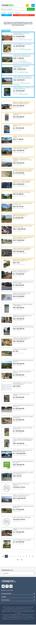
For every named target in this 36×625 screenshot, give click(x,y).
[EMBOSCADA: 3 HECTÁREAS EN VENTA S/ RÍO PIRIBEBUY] (6, 308)
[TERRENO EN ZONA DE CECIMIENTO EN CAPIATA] (6, 533)
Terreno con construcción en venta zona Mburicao (22, 293)
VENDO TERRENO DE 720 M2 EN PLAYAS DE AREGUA (23, 507)
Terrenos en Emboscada (18, 309)
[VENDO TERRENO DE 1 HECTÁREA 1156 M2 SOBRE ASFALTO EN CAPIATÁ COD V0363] (7, 92)
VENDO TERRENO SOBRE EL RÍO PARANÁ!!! (21, 484)
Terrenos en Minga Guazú (19, 38)
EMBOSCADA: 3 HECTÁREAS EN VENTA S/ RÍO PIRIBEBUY (22, 305)
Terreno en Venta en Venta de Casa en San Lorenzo (23, 282)
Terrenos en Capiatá (17, 92)
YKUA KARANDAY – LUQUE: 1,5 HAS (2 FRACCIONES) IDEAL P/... (22, 383)
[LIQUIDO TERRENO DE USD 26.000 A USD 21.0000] (6, 140)
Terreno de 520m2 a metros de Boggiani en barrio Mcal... (21, 338)
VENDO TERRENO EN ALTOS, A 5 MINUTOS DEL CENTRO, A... (21, 215)
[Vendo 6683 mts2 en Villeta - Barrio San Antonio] (6, 420)
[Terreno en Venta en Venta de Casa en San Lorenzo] (6, 286)
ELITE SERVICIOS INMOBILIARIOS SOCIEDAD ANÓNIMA (22, 62)
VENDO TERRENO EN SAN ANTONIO (22, 44)
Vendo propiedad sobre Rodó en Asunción (22, 114)
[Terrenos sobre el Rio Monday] (6, 196)
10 (32, 556)
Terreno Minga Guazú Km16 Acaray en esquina (21, 34)
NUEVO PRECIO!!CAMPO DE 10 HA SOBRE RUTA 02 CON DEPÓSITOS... (22, 55)
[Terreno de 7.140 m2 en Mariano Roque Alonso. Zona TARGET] (6, 185)
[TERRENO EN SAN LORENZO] (6, 353)
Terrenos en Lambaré (17, 432)
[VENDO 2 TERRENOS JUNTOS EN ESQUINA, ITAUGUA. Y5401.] (6, 275)
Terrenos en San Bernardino (19, 70)
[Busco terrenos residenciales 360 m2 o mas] (6, 465)
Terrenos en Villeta (17, 421)
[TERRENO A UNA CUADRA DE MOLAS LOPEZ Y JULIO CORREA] (6, 320)
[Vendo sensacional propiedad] (6, 521)
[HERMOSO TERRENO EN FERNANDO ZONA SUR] (6, 376)
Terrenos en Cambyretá (18, 488)
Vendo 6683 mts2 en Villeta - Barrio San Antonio (23, 417)
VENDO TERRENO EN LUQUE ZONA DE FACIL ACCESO (22, 428)
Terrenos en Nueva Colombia (19, 174)
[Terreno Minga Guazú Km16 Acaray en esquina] (7, 37)
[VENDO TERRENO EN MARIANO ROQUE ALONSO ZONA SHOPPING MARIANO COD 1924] (6, 443)
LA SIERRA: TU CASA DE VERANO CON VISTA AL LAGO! (22, 204)
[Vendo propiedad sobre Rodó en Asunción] (6, 118)
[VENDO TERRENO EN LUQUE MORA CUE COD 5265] (6, 409)
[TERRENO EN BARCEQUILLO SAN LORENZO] (6, 398)
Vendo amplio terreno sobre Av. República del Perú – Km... (22, 260)
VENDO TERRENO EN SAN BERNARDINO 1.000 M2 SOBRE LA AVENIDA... (23, 148)
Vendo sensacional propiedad (22, 517)
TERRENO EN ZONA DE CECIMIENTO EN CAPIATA (23, 529)
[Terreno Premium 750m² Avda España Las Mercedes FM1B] (6, 106)
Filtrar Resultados (24, 15)
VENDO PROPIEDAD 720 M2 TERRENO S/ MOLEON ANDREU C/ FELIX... (23, 237)
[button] (27, 5)
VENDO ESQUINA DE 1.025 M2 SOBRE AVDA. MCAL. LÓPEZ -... (22, 226)
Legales (3, 596)
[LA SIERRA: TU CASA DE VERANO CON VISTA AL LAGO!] (6, 207)
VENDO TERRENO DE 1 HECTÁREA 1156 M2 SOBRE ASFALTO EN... (23, 88)
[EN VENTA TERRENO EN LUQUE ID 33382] (6, 331)
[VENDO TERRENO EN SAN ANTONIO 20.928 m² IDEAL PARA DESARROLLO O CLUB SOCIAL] (7, 81)
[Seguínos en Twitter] (3, 586)
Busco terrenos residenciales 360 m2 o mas (23, 462)
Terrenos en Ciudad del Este (19, 264)
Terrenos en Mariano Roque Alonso (20, 186)
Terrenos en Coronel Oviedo (19, 60)
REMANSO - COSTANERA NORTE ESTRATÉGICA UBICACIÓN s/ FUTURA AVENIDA (22, 160)
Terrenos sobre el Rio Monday (22, 192)
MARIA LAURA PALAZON (26, 39)
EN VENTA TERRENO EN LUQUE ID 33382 (23, 326)
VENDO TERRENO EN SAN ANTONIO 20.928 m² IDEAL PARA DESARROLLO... (22, 77)
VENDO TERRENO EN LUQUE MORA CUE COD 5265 (23, 406)
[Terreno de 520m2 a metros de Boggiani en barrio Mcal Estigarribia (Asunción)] (6, 342)
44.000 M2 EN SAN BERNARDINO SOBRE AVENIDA (21, 66)
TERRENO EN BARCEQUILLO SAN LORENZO (21, 394)
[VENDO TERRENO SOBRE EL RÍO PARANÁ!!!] (6, 488)
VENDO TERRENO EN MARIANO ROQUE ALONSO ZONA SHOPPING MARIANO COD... (23, 440)
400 (18, 559)
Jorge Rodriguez (24, 94)
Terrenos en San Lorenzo (18, 287)
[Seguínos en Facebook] (7, 586)
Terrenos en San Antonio (18, 48)
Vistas (6, 15)
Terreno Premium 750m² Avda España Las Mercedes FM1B (21, 103)
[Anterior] (3, 556)
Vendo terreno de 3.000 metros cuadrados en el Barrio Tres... (22, 249)
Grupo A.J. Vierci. (28, 608)
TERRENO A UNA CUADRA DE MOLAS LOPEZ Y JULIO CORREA (22, 316)
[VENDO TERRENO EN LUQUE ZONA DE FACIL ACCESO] (6, 432)
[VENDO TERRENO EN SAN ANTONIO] (7, 48)
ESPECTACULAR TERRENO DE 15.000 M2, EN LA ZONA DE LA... (23, 473)
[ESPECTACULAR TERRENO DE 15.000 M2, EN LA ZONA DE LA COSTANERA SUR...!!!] (6, 477)
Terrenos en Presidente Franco (19, 196)
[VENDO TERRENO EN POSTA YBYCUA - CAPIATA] (6, 129)
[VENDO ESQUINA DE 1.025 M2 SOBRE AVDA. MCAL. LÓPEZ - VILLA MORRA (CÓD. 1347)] (6, 230)
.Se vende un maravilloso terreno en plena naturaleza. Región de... (23, 170)
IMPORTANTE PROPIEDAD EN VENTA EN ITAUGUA (23, 361)
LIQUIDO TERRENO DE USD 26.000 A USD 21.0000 (23, 136)
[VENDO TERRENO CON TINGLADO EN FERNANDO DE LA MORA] (6, 454)
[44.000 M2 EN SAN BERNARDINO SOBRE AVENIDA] (7, 70)
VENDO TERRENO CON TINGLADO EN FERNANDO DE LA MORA (22, 450)
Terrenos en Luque (17, 330)
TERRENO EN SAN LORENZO (20, 349)
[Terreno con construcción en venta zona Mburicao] (6, 297)
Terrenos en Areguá (17, 511)
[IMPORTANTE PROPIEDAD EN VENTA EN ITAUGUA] (6, 364)
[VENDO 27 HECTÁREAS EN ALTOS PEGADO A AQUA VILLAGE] (6, 499)
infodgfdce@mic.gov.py (28, 619)
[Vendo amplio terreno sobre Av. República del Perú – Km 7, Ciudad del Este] (6, 263)
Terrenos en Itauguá (17, 275)
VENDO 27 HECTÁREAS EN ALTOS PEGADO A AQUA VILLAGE (21, 495)
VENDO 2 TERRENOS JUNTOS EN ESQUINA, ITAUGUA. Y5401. (21, 271)
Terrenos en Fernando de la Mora (20, 253)
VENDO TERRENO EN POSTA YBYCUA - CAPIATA (22, 125)
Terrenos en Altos (16, 219)
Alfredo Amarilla (24, 72)
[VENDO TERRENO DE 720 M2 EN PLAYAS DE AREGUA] (6, 510)
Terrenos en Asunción (17, 107)
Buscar (31, 9)
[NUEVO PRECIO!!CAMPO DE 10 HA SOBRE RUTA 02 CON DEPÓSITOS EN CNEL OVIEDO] (7, 59)
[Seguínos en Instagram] (11, 586)
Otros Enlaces (5, 600)
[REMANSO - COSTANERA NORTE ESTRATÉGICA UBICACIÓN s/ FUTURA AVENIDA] (6, 162)
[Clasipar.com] (7, 5)
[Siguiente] (21, 559)
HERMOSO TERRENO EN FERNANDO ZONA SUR (22, 372)
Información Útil (6, 593)
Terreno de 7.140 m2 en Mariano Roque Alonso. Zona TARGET (22, 181)
